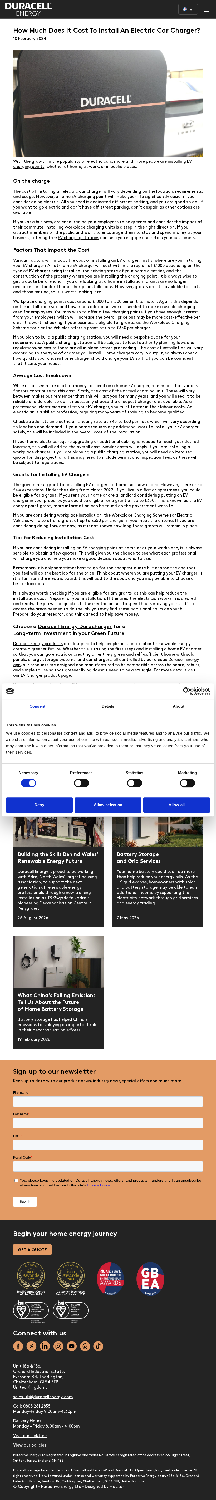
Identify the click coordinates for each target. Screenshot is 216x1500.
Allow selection (108, 805)
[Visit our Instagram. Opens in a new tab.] (58, 1346)
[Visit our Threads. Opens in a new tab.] (85, 1346)
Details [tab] (108, 706)
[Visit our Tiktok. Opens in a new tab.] (98, 1346)
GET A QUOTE (32, 1250)
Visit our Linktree (30, 1436)
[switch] (81, 783)
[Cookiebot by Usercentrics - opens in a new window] (187, 691)
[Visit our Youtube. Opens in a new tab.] (72, 1346)
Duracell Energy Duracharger (75, 627)
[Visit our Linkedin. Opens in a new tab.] (45, 1346)
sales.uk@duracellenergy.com (43, 1397)
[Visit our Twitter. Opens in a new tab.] (31, 1346)
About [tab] (178, 706)
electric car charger (82, 192)
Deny (39, 805)
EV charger (127, 261)
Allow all (177, 805)
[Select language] (188, 9)
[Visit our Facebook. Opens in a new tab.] (18, 1346)
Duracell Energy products (38, 644)
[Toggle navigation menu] (206, 9)
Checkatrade (26, 422)
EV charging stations (78, 238)
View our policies (29, 1445)
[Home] (28, 9)
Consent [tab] (37, 706)
